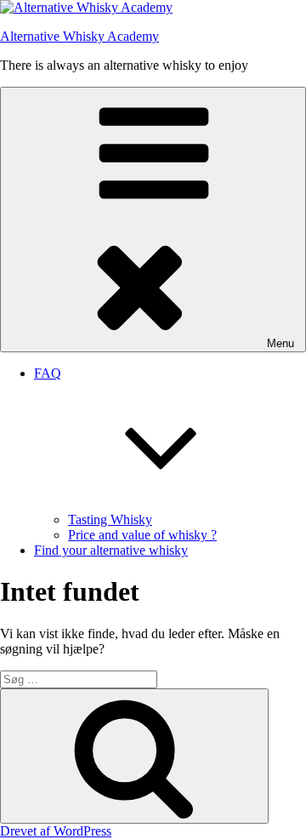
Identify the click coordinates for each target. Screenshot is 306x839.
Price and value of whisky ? (142, 535)
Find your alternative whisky (111, 550)
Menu (280, 343)
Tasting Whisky (110, 519)
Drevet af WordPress (55, 831)
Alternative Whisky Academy (79, 36)
